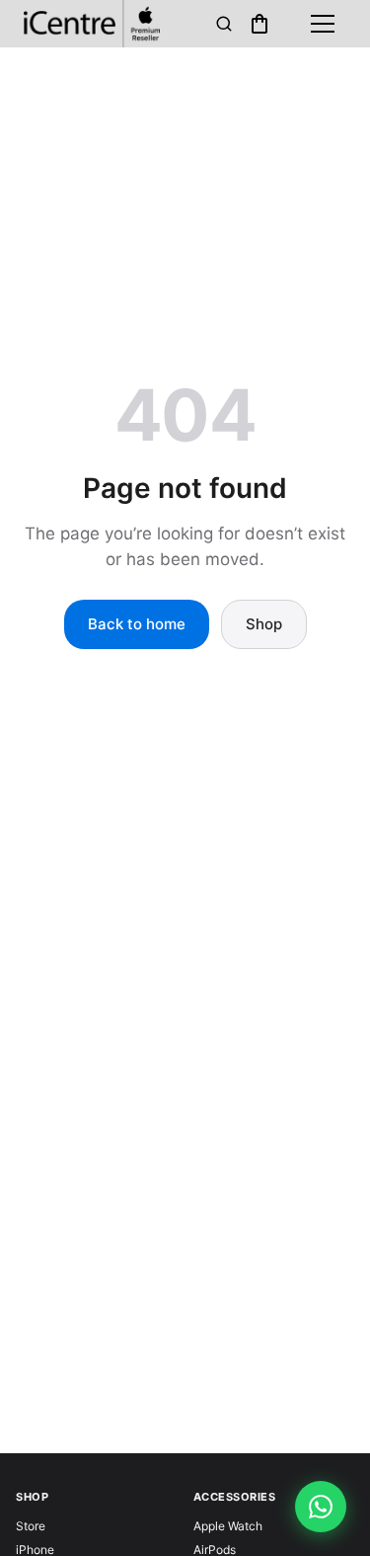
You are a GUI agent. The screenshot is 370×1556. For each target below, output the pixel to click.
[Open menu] (322, 23)
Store (30, 1525)
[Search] (224, 23)
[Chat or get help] (320, 1506)
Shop (264, 623)
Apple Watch (227, 1525)
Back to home (136, 623)
